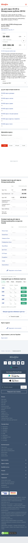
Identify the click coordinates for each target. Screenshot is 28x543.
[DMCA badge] (14, 533)
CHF (3, 303)
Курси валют (4, 338)
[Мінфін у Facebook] (5, 362)
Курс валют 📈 (8, 350)
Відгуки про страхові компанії (7, 482)
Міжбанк (3, 409)
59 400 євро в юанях (7, 108)
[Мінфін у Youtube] (22, 362)
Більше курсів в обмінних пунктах (13, 311)
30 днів (10, 145)
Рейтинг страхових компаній (7, 483)
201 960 (24, 190)
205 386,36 (23, 197)
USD (3, 288)
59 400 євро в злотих (7, 98)
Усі (4, 281)
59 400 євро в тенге (7, 124)
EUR (3, 292)
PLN (3, 295)
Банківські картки (5, 406)
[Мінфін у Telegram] (9, 362)
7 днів (4, 145)
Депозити (3, 411)
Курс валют (3, 399)
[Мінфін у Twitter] (14, 362)
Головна (2, 350)
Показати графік (15, 316)
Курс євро (3, 402)
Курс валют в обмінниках (6, 449)
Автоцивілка (4, 485)
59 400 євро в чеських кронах (9, 113)
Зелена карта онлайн (6, 480)
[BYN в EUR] (24, 41)
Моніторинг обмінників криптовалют (9, 419)
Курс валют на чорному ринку (7, 450)
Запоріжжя (19, 281)
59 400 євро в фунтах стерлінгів (10, 119)
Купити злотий (4, 455)
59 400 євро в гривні (7, 103)
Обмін (23, 288)
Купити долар (4, 452)
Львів (12, 281)
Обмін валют (4, 447)
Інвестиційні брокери (5, 408)
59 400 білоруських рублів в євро (8, 51)
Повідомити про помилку (14, 391)
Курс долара (4, 401)
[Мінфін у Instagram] (18, 362)
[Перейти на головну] (4, 5)
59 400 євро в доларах (7, 93)
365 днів (17, 145)
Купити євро (4, 454)
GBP (3, 299)
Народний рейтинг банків (6, 418)
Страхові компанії (5, 487)
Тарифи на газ (4, 413)
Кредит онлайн (4, 416)
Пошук (23, 387)
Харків (25, 281)
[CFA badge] (21, 493)
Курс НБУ (3, 404)
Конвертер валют (5, 414)
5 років (23, 145)
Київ (8, 281)
